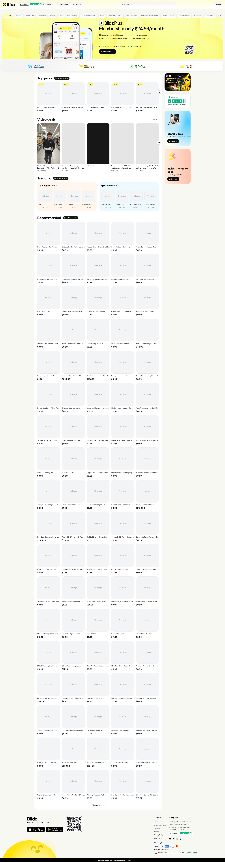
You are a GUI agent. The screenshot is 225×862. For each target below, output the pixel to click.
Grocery (18, 16)
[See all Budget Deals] (94, 186)
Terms (156, 822)
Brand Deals (110, 185)
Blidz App (75, 5)
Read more (106, 51)
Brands (52, 16)
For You (8, 16)
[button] (48, 97)
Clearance (42, 16)
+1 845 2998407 (184, 824)
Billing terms (158, 838)
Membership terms (160, 825)
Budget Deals (49, 185)
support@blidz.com (184, 822)
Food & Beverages (88, 16)
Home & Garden (168, 16)
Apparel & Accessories (149, 16)
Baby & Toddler (131, 16)
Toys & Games (184, 16)
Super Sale (30, 16)
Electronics (210, 16)
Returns (156, 831)
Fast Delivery (72, 16)
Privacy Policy (158, 835)
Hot (61, 16)
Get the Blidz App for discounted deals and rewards (112, 860)
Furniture (197, 16)
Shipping (157, 828)
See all (155, 119)
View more (96, 805)
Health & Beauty (115, 16)
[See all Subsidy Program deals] (156, 186)
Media (102, 16)
